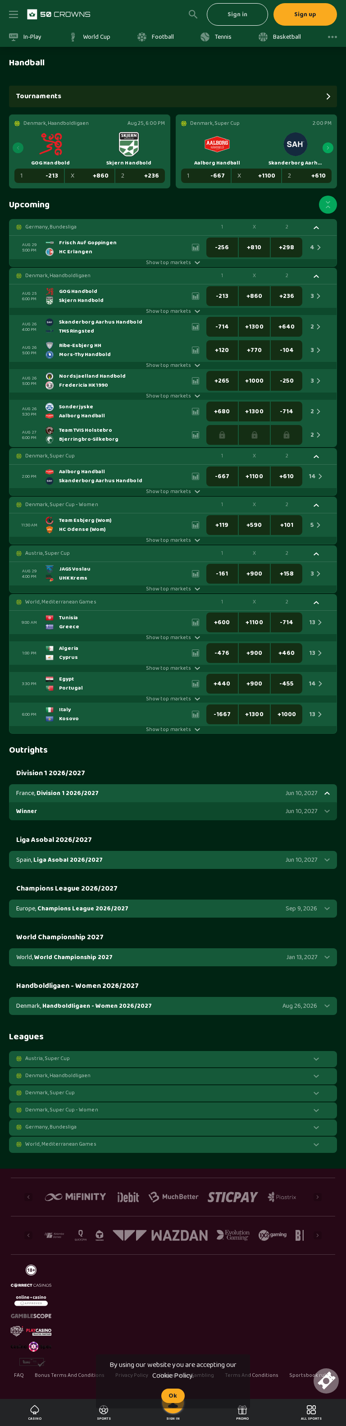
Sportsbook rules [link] (310, 1376)
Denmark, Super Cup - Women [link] (61, 504)
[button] (173, 227)
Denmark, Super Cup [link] (50, 456)
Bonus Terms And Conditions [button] (70, 1375)
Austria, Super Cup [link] (47, 553)
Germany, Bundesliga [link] (51, 227)
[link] (58, 14)
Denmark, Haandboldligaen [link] (58, 275)
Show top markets (168, 262)
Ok (172, 1396)
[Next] (328, 147)
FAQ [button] (18, 1375)
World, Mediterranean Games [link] (60, 602)
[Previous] (18, 147)
